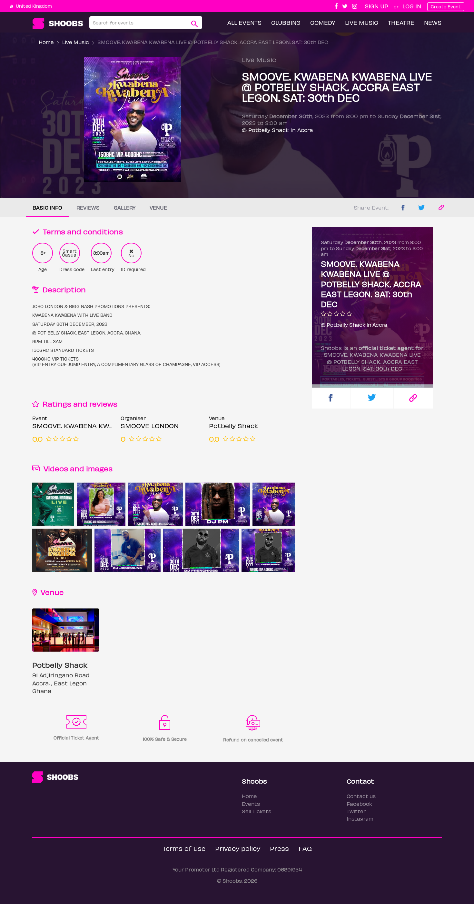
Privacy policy (237, 848)
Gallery (124, 207)
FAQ (305, 848)
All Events (244, 22)
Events (251, 804)
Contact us (361, 796)
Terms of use (184, 848)
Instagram (360, 818)
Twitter (356, 811)
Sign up (376, 6)
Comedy (322, 22)
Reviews (88, 207)
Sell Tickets (256, 811)
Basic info (47, 207)
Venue (158, 207)
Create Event (446, 6)
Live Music (361, 22)
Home (46, 42)
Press (279, 848)
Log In (411, 6)
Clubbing (286, 22)
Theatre (401, 22)
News (432, 22)
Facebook (359, 804)
